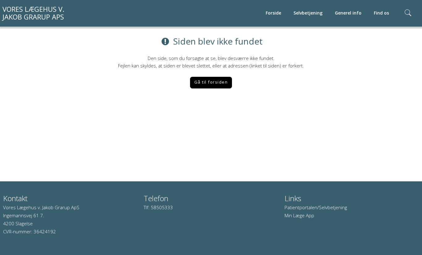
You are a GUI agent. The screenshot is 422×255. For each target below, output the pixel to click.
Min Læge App (299, 215)
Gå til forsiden (211, 82)
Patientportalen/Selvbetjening (316, 207)
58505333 (162, 207)
